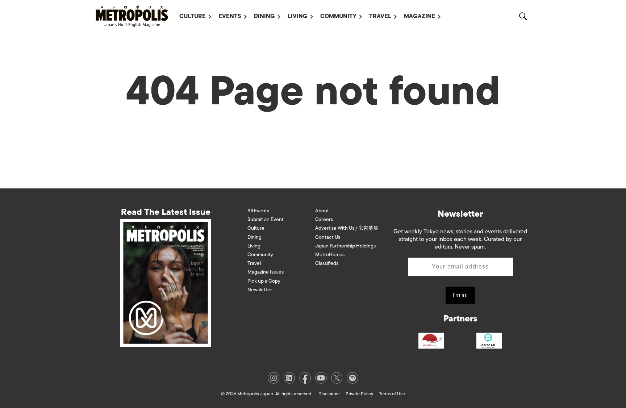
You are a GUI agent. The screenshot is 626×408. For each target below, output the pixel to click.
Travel (380, 16)
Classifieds (326, 263)
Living (298, 16)
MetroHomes (330, 254)
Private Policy (359, 393)
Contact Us (327, 237)
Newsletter (259, 290)
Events (229, 16)
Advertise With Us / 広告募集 (347, 228)
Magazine (419, 16)
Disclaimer (329, 393)
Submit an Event (265, 219)
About (322, 211)
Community (338, 16)
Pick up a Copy (263, 281)
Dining (264, 16)
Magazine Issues (265, 272)
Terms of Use (392, 393)
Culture (192, 16)
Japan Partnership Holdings (345, 246)
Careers (324, 219)
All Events (258, 211)
